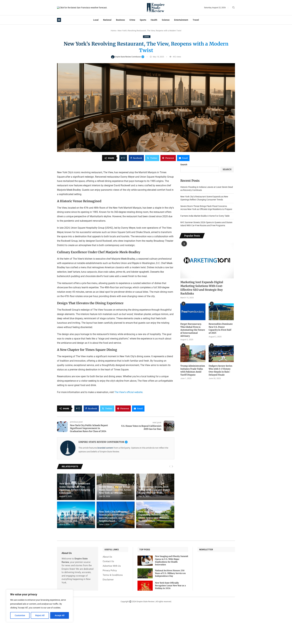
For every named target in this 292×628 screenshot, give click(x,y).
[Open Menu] (59, 20)
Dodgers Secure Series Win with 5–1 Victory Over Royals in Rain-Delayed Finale (220, 370)
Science (166, 20)
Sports (143, 20)
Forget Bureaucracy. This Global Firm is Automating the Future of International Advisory (192, 330)
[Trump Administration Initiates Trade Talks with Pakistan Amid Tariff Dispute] (192, 353)
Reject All (40, 615)
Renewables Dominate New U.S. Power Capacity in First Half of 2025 (221, 328)
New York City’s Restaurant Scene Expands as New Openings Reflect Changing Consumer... (74, 488)
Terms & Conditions (113, 575)
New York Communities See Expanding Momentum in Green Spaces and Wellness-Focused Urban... (154, 516)
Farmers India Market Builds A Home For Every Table (204, 216)
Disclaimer (108, 580)
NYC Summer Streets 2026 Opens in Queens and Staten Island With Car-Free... (154, 489)
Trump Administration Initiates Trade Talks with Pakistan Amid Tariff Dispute (192, 370)
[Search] (233, 7)
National (107, 20)
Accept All (59, 615)
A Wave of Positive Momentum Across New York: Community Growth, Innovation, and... (74, 516)
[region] (39, 605)
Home (113, 30)
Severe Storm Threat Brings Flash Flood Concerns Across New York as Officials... (115, 489)
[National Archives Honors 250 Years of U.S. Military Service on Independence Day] (145, 573)
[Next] (172, 466)
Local (96, 20)
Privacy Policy (110, 570)
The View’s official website (128, 392)
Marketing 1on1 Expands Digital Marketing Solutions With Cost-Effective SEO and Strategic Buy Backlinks (201, 287)
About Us (107, 557)
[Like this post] (124, 158)
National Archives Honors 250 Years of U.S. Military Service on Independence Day (170, 573)
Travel (196, 20)
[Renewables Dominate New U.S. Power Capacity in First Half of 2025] (221, 311)
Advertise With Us (112, 566)
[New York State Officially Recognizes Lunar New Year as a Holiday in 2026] (145, 586)
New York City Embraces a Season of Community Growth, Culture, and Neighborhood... (114, 516)
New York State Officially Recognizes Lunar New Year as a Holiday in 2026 (170, 586)
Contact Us (108, 561)
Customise (20, 615)
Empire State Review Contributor (129, 57)
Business (120, 20)
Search (183, 164)
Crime (132, 20)
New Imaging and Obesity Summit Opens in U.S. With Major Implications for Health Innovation (171, 560)
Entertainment (181, 20)
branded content (105, 448)
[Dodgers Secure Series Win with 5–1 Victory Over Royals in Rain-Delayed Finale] (221, 353)
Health (154, 20)
